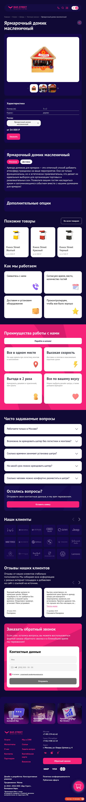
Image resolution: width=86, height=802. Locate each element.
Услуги (7, 739)
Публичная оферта (51, 780)
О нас (6, 749)
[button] (59, 88)
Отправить (43, 681)
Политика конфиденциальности (56, 776)
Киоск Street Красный (39, 249)
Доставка (26, 162)
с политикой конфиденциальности (31, 674)
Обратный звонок (62, 761)
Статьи (25, 744)
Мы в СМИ (26, 739)
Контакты (8, 753)
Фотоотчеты (9, 744)
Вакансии (26, 761)
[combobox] (14, 667)
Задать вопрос (28, 749)
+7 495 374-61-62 (50, 734)
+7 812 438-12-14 (50, 741)
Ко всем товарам (71, 221)
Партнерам (9, 758)
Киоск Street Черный (66, 249)
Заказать (13, 136)
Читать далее (52, 606)
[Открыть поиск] (63, 8)
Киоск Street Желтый (13, 249)
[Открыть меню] (67, 8)
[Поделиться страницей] (79, 22)
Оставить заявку (43, 504)
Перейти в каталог (43, 341)
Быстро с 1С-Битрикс (73, 799)
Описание (13, 162)
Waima (19, 782)
